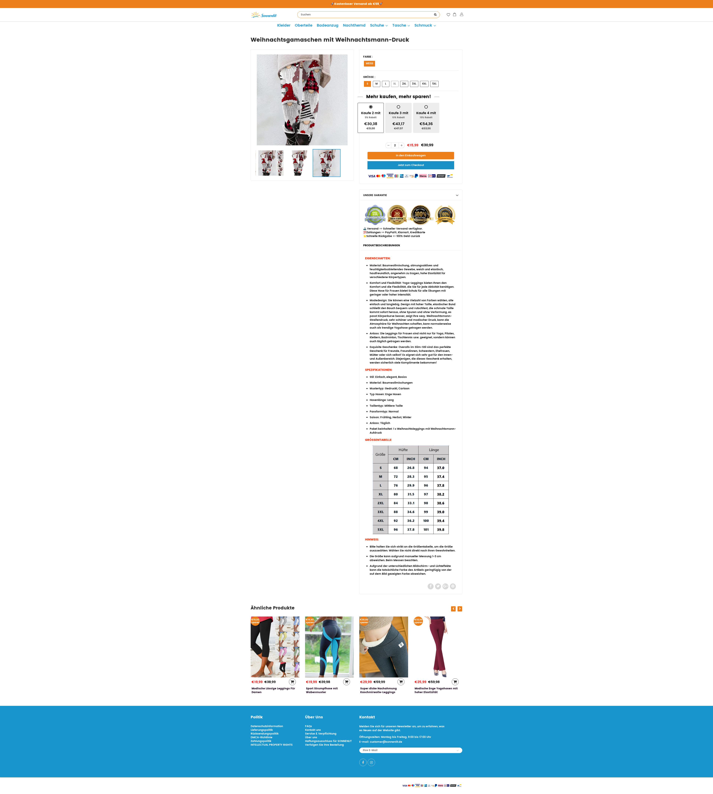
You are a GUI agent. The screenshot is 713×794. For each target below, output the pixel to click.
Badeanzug (327, 25)
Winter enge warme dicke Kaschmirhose (433, 690)
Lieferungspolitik (262, 730)
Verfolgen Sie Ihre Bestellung (324, 745)
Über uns (311, 737)
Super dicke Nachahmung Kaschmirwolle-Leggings (324, 690)
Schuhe (377, 25)
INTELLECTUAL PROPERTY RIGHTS (272, 745)
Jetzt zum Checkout (411, 165)
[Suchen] (435, 14)
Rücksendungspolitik (265, 734)
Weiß (369, 64)
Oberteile (303, 25)
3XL (414, 84)
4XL (424, 84)
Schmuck (423, 25)
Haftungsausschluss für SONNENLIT (328, 741)
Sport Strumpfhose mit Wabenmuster (267, 690)
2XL (404, 84)
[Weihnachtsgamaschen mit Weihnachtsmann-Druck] (302, 100)
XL (394, 84)
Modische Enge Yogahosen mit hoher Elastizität (381, 690)
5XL (434, 84)
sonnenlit (285, 785)
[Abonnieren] (457, 750)
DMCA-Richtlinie (261, 737)
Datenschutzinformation (267, 726)
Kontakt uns (313, 730)
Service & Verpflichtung (320, 734)
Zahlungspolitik (261, 741)
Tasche (399, 25)
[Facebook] (363, 762)
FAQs (308, 726)
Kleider (283, 25)
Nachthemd (354, 25)
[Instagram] (371, 762)
